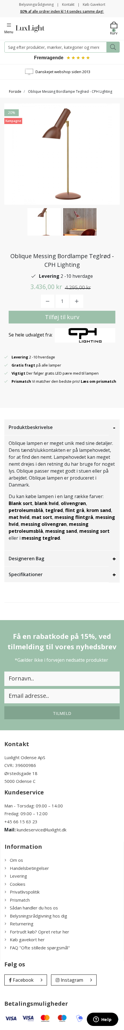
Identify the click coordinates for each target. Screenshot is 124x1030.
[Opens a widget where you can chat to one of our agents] (102, 1020)
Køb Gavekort (94, 4)
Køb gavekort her (27, 939)
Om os (16, 860)
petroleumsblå (26, 510)
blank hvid (47, 503)
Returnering (21, 924)
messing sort (94, 531)
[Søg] (113, 47)
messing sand (61, 531)
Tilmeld (62, 713)
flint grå (74, 510)
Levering (18, 876)
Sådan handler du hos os (34, 908)
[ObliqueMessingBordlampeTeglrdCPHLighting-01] (44, 222)
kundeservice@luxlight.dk (41, 830)
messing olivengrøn (44, 524)
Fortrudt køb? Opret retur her (39, 932)
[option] (44, 222)
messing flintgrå (74, 517)
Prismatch (20, 900)
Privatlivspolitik (25, 892)
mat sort (42, 517)
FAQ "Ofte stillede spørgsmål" (40, 948)
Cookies (17, 884)
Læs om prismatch (98, 381)
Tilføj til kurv (62, 317)
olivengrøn (73, 503)
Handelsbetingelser (29, 868)
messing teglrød (41, 538)
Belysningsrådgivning (36, 4)
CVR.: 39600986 (20, 765)
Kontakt (68, 4)
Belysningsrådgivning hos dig (38, 916)
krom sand (99, 510)
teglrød (54, 510)
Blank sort (20, 503)
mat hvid (19, 517)
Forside (15, 91)
